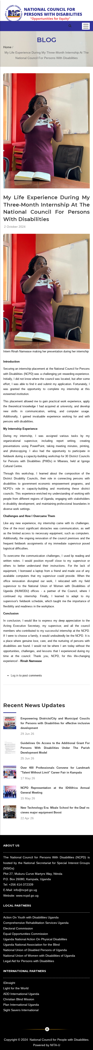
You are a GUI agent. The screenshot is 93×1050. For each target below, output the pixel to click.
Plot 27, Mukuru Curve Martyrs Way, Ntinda (32, 873)
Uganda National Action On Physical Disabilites (35, 939)
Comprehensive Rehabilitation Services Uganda (36, 922)
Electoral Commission (18, 928)
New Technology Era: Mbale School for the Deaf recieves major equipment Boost (55, 810)
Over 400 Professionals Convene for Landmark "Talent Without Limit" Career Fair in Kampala (55, 770)
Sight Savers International (20, 1010)
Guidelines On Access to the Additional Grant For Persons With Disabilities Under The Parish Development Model (55, 747)
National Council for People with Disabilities (59, 1039)
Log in (14, 675)
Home (7, 47)
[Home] (43, 10)
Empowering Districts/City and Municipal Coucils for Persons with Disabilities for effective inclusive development (55, 723)
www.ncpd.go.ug (27, 895)
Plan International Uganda (21, 1004)
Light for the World (16, 988)
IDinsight (9, 983)
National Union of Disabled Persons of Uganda (35, 950)
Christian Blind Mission (18, 999)
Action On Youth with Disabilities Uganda (31, 917)
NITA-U (55, 1045)
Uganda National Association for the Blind (31, 944)
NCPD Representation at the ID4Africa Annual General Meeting (55, 790)
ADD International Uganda (21, 994)
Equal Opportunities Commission (25, 933)
